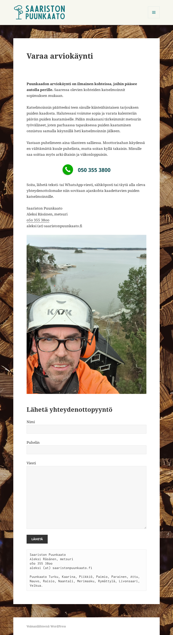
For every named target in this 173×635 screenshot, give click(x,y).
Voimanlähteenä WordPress (46, 626)
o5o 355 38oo (38, 220)
